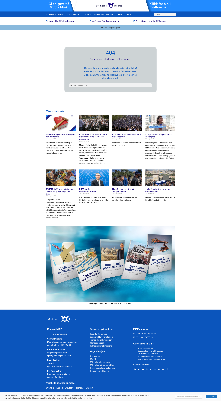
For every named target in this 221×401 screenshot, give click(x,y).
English (89, 387)
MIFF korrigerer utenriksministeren (87, 190)
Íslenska (79, 387)
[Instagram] (147, 369)
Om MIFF (94, 359)
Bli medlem (51, 14)
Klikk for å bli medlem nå (160, 5)
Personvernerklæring (99, 371)
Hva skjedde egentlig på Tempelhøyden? (123, 190)
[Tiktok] (151, 369)
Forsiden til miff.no (98, 334)
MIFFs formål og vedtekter (102, 365)
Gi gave (61, 14)
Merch (130, 14)
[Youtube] (143, 369)
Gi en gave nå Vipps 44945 (59, 5)
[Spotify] (159, 369)
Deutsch (69, 387)
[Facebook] (135, 369)
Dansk (59, 387)
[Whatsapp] (155, 369)
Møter (88, 14)
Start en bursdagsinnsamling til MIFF (152, 359)
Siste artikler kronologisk (101, 337)
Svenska (50, 387)
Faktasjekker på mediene (101, 345)
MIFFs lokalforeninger (100, 362)
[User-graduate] (167, 369)
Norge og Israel (97, 342)
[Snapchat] (163, 369)
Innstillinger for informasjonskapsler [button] (188, 397)
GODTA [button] (211, 397)
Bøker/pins (99, 14)
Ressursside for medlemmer (102, 368)
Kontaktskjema (59, 334)
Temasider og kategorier (101, 339)
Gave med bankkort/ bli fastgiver (151, 351)
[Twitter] (139, 369)
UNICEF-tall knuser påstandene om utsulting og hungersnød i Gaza (60, 191)
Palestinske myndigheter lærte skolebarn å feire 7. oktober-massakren (93, 136)
